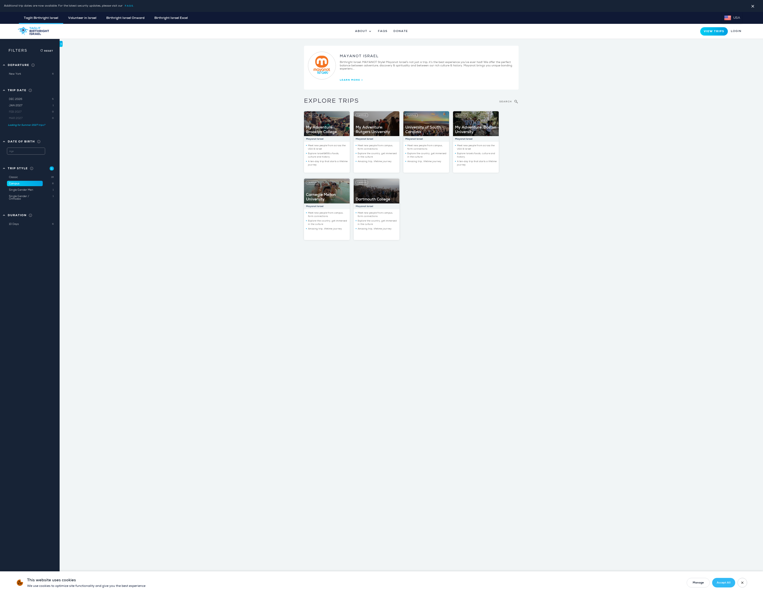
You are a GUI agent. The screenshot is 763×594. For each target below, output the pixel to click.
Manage (698, 582)
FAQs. (129, 5)
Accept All (724, 582)
